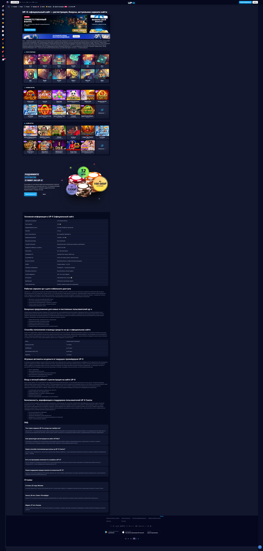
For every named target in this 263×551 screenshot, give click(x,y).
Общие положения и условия (112, 518)
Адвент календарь (61, 6)
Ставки (28, 6)
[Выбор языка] (8, 2)
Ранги (43, 6)
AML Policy (108, 521)
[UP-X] (131, 2)
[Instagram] (125, 538)
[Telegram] (130, 538)
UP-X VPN (15, 2)
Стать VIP (72, 6)
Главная (15, 6)
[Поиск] (9, 7)
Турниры (35, 6)
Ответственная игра (125, 518)
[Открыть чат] (260, 547)
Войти (255, 2)
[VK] (128, 538)
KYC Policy (123, 521)
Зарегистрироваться (245, 2)
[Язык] (134, 539)
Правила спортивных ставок (154, 518)
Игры (21, 6)
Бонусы (49, 6)
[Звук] (138, 538)
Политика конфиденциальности (139, 518)
